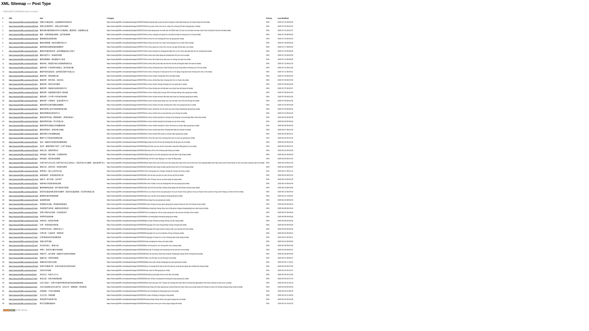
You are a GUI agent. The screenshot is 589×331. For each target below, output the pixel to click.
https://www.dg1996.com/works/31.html (23, 179)
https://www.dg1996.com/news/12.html (23, 258)
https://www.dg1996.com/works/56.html (23, 76)
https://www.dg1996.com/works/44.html (23, 125)
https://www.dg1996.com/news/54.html (23, 84)
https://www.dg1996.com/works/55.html (23, 80)
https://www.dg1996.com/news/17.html (23, 237)
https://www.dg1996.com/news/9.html (23, 270)
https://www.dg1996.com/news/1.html (23, 303)
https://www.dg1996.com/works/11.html (23, 262)
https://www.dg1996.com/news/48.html (23, 109)
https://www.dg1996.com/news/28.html (23, 192)
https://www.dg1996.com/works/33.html (23, 171)
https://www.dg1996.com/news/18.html (23, 233)
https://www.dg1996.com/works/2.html (23, 299)
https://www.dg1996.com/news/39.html (23, 146)
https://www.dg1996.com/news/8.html (23, 274)
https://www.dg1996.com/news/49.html (23, 105)
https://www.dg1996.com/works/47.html (23, 113)
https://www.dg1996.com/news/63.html (23, 47)
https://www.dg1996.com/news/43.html (23, 130)
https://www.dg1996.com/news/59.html (23, 63)
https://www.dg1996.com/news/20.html (23, 225)
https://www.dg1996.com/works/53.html (23, 88)
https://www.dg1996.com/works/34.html (23, 167)
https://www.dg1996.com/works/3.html (23, 295)
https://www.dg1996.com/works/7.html (23, 279)
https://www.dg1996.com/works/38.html (23, 150)
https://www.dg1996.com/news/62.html (23, 51)
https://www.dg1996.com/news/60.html (23, 59)
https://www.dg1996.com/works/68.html (23, 26)
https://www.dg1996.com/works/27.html (23, 196)
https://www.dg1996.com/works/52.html (23, 92)
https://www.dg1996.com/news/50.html (23, 101)
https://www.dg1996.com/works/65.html (23, 39)
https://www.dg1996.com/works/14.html (23, 250)
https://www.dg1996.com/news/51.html (23, 96)
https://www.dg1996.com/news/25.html (23, 204)
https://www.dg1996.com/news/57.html (23, 72)
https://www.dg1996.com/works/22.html (23, 216)
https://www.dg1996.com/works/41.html (23, 138)
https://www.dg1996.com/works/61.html (23, 55)
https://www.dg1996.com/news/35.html (23, 163)
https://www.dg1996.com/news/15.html (23, 245)
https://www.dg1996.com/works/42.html (23, 134)
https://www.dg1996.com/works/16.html (23, 241)
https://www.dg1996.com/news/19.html (23, 229)
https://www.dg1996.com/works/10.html (23, 266)
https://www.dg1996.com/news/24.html (23, 208)
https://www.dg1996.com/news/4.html (23, 291)
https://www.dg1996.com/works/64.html (23, 43)
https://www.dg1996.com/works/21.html (23, 221)
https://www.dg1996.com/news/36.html (23, 159)
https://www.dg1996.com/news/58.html (23, 67)
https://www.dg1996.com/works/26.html (23, 200)
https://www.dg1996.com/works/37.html (23, 154)
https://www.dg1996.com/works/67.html (23, 30)
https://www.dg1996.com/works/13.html (23, 254)
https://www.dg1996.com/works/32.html (23, 175)
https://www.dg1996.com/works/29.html (23, 187)
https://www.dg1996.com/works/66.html (23, 34)
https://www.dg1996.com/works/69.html (23, 22)
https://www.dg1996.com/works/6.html (23, 283)
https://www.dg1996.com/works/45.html (23, 121)
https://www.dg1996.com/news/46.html (23, 117)
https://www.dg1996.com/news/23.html (23, 212)
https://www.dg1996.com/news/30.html (23, 183)
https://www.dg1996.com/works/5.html (23, 287)
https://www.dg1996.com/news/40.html (23, 142)
